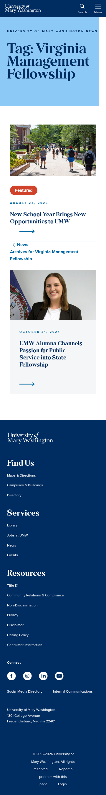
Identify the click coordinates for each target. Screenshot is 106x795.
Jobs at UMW (17, 535)
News (11, 545)
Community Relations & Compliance (35, 595)
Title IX (12, 585)
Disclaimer (15, 624)
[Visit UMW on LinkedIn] (44, 679)
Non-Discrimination (22, 605)
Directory (14, 495)
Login (62, 783)
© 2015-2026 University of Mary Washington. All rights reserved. (53, 761)
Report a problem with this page (55, 776)
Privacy (12, 614)
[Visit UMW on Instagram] (28, 679)
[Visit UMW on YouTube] (59, 679)
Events (12, 554)
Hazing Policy (18, 634)
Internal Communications (73, 691)
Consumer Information (24, 644)
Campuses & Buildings (25, 485)
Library (12, 525)
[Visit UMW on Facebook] (12, 679)
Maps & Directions (21, 475)
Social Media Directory (24, 691)
